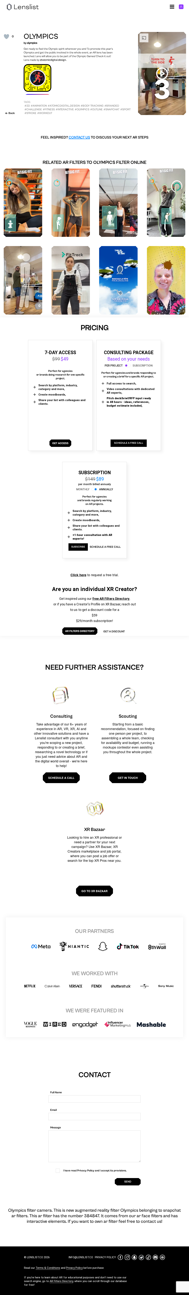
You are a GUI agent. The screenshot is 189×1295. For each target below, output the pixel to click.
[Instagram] (127, 1257)
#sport (125, 109)
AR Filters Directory (61, 1281)
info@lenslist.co (80, 1257)
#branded (111, 105)
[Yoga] (23, 202)
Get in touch (128, 778)
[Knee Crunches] (70, 202)
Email (53, 1110)
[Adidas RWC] (118, 280)
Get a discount (114, 631)
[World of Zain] (166, 280)
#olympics (82, 109)
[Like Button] (6, 36)
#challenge (33, 109)
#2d (27, 105)
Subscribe (78, 546)
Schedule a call (61, 778)
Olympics (41, 36)
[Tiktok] (148, 1257)
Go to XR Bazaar (94, 891)
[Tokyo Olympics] (23, 280)
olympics (32, 43)
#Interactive (65, 109)
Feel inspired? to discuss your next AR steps (94, 137)
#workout (44, 113)
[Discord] (155, 1257)
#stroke (30, 113)
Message (55, 1127)
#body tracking (92, 105)
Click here (78, 574)
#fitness (49, 109)
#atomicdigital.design (64, 105)
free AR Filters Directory (110, 599)
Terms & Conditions (48, 1268)
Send (127, 1181)
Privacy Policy (74, 1268)
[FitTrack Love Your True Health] (70, 280)
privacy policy (105, 1257)
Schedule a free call (105, 546)
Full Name (56, 1092)
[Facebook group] (162, 1257)
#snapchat (111, 109)
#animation (39, 105)
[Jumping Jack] (118, 202)
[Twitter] (141, 1257)
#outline (96, 109)
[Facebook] (120, 1257)
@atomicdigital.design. (53, 60)
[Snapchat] (134, 1257)
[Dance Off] (166, 202)
